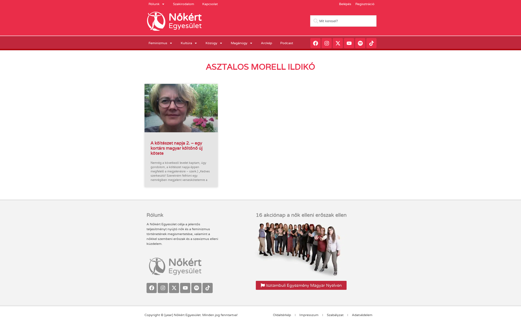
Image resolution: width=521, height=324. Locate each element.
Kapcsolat (210, 4)
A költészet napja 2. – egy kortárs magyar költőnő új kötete (176, 148)
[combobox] (343, 21)
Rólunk (154, 4)
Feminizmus (158, 43)
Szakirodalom (183, 4)
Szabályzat (335, 315)
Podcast (286, 43)
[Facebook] (315, 43)
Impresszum (309, 315)
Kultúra (186, 43)
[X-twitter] (338, 43)
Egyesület (185, 26)
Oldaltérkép (282, 315)
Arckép (266, 43)
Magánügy (239, 43)
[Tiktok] (371, 43)
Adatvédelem (362, 315)
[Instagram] (327, 43)
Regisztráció (364, 4)
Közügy (211, 43)
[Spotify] (360, 43)
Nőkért (185, 17)
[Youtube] (349, 43)
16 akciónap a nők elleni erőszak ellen (301, 215)
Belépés (345, 4)
